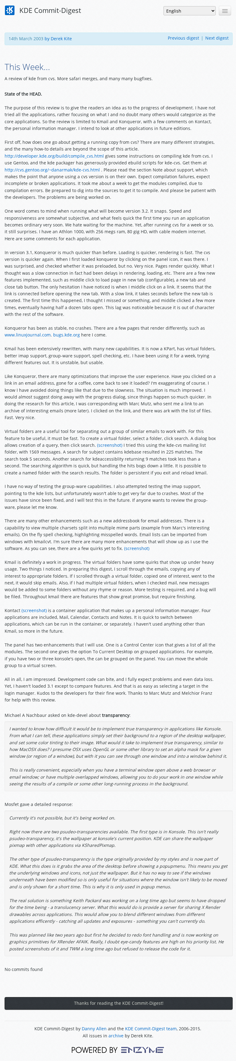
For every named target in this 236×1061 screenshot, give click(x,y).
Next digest (217, 38)
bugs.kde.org (66, 335)
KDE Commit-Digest (49, 10)
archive (116, 1036)
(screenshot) (109, 445)
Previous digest (183, 38)
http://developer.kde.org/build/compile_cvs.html (54, 156)
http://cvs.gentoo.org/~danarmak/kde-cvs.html (52, 170)
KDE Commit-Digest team (151, 1029)
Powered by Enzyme (118, 1049)
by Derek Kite (58, 38)
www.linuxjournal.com (28, 335)
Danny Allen (94, 1029)
